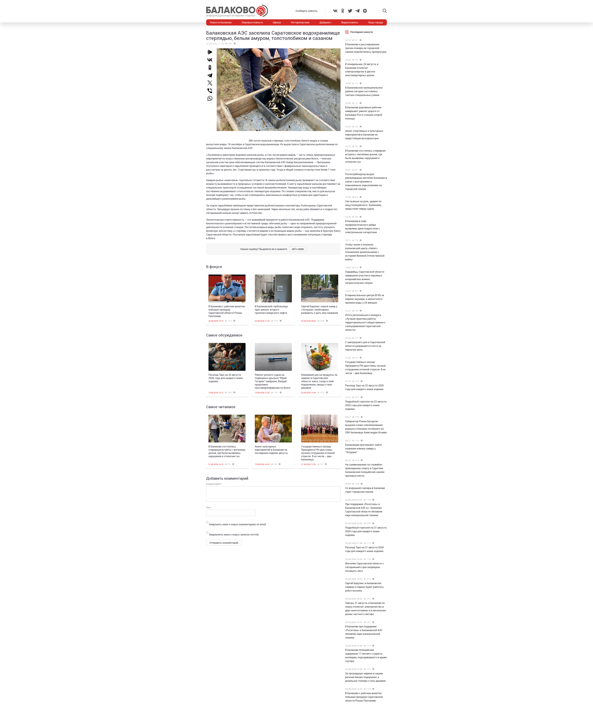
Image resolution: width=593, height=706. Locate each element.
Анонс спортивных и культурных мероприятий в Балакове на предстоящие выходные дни (364, 134)
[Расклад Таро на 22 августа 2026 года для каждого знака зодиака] (361, 381)
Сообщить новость (307, 10)
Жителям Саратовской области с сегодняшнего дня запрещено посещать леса (364, 567)
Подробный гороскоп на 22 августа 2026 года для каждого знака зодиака (366, 405)
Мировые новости (252, 22)
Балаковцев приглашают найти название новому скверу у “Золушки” (363, 448)
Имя (208, 507)
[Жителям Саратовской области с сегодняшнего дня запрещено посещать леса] (373, 559)
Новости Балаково (221, 22)
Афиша (277, 22)
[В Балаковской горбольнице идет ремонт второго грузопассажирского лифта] (273, 288)
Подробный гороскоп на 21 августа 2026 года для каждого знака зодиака (366, 531)
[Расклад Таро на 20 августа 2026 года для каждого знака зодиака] (227, 357)
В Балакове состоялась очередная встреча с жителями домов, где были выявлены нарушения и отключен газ (226, 451)
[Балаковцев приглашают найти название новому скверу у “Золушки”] (361, 441)
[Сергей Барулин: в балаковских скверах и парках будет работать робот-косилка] (373, 579)
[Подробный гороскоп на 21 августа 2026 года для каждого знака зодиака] (373, 523)
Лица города (375, 22)
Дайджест (325, 22)
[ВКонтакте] (211, 59)
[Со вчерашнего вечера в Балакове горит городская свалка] (361, 484)
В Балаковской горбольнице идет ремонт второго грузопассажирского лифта (271, 309)
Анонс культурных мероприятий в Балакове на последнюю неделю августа (271, 449)
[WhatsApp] (211, 98)
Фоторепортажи (300, 22)
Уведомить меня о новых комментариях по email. (238, 524)
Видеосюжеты (349, 22)
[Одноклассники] (211, 67)
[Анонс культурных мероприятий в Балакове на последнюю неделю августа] (273, 428)
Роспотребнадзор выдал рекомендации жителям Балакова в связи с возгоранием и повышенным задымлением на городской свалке (366, 181)
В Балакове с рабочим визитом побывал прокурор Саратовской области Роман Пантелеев (226, 311)
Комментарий (214, 483)
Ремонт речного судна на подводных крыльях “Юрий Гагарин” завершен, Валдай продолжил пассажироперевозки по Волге (272, 381)
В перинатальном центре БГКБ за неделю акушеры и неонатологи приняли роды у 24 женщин (364, 299)
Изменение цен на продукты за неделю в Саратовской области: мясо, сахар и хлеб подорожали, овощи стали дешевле (319, 381)
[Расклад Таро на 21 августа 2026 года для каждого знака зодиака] (373, 543)
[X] (211, 83)
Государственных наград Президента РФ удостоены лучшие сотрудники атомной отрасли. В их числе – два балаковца (318, 453)
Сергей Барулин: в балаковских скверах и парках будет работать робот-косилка (364, 586)
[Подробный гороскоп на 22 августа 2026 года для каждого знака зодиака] (361, 397)
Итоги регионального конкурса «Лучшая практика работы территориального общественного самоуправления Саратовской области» (365, 322)
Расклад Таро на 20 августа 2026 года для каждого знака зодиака (225, 378)
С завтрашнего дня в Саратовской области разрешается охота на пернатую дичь (365, 345)
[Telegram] (211, 75)
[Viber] (211, 90)
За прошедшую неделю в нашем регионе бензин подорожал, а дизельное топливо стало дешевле (365, 677)
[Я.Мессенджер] (211, 52)
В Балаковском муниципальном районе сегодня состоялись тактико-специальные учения (364, 91)
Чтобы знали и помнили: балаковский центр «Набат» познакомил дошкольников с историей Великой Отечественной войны (364, 252)
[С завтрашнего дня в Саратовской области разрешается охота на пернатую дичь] (360, 338)
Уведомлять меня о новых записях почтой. (234, 534)
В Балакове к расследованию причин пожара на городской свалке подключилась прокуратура (365, 48)
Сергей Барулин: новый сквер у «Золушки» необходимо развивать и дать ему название (319, 309)
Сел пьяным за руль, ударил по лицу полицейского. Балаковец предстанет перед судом (363, 205)
